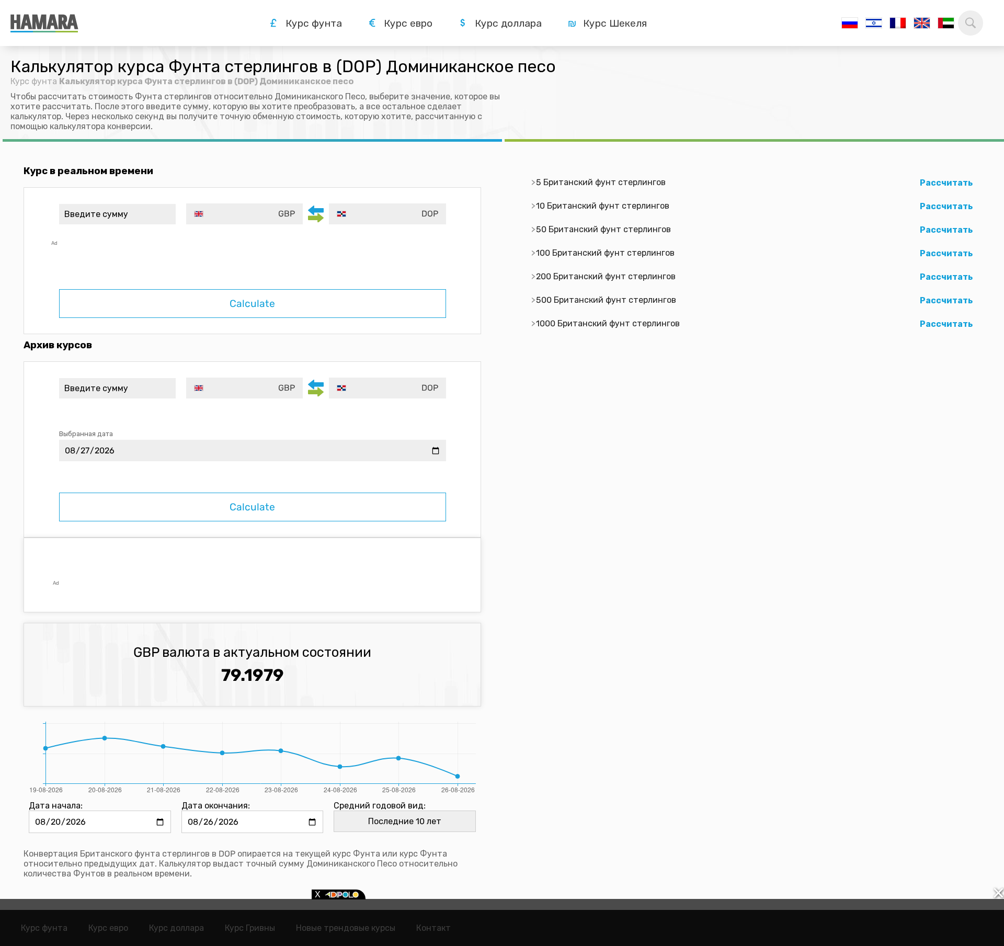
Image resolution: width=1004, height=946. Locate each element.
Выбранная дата (86, 434)
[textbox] (244, 214)
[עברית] (873, 23)
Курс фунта (33, 81)
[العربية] (946, 23)
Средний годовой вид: (380, 806)
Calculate (252, 304)
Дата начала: (56, 806)
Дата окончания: (215, 806)
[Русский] (849, 23)
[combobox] (244, 213)
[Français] (897, 23)
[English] (922, 23)
